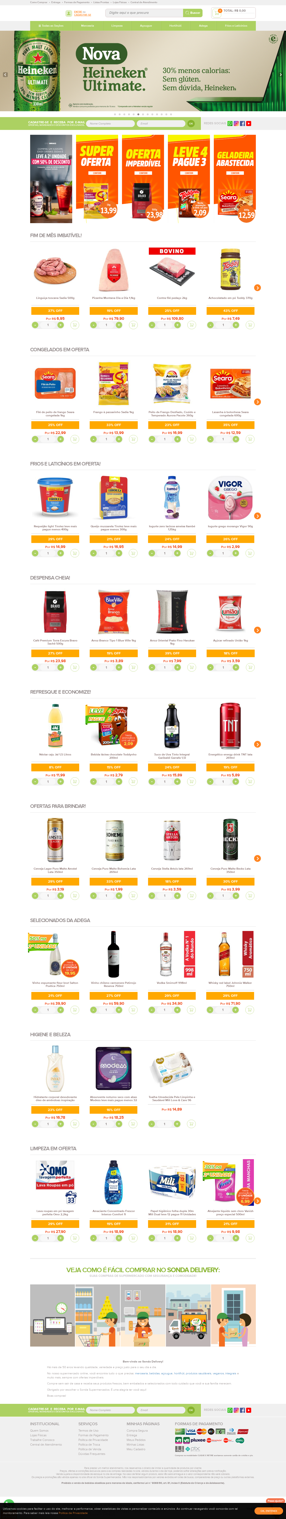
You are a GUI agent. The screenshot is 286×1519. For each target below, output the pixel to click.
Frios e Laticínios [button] (236, 26)
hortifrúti (179, 1373)
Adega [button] (203, 26)
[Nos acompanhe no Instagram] (236, 1410)
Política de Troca (89, 1445)
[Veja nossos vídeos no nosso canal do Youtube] (248, 1410)
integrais (230, 1373)
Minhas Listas (135, 1445)
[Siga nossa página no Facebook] (242, 123)
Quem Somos (39, 1431)
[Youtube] (248, 123)
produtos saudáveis (198, 1373)
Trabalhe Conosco (42, 1440)
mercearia (141, 1373)
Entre (78, 12)
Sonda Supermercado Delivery (42, 13)
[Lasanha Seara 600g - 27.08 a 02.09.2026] (235, 179)
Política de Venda (89, 1449)
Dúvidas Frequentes (91, 1454)
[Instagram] (236, 123)
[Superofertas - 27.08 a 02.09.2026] (97, 179)
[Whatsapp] (229, 123)
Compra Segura (137, 1431)
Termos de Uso (88, 1431)
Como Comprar (38, 2)
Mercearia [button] (87, 26)
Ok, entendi (269, 1511)
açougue (167, 1373)
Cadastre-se (82, 15)
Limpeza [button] (117, 26)
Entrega (132, 1435)
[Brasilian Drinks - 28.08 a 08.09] (51, 179)
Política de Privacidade (93, 1440)
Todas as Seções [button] (52, 26)
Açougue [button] (146, 26)
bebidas (154, 1373)
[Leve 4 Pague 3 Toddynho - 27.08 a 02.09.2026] (189, 179)
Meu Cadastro (136, 1449)
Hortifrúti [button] (175, 26)
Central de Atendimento (46, 1445)
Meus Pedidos (136, 1440)
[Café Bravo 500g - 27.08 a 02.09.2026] (143, 179)
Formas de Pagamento (93, 1435)
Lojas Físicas (38, 1435)
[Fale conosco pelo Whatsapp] (229, 1410)
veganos (218, 1373)
